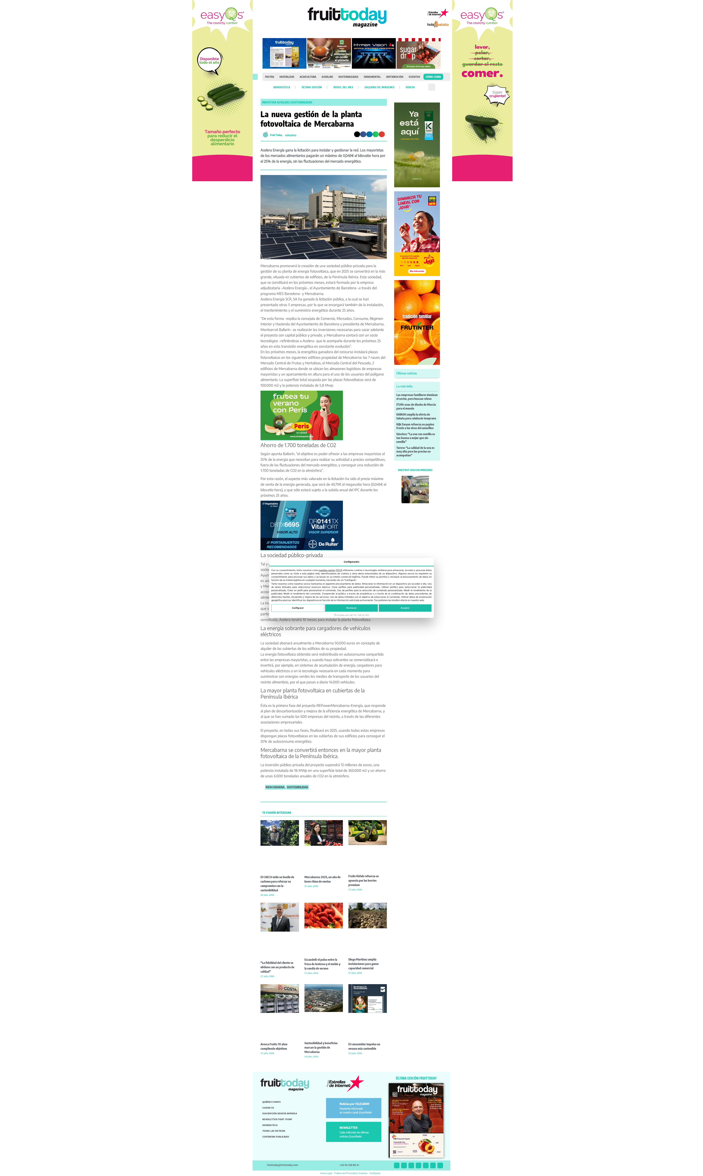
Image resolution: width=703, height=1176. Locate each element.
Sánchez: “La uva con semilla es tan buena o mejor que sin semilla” (415, 438)
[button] (255, 77)
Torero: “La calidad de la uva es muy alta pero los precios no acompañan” (415, 451)
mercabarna (275, 787)
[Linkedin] (418, 1165)
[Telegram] (433, 1165)
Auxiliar (327, 76)
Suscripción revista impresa (279, 1113)
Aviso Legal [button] (326, 1173)
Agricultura (308, 76)
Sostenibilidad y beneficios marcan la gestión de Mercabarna (321, 1047)
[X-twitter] (397, 1165)
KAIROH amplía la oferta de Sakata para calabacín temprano (416, 416)
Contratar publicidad (275, 1136)
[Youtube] (426, 1165)
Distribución (394, 76)
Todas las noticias (273, 1130)
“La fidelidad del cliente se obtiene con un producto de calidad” (277, 967)
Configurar (298, 608)
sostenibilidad (297, 787)
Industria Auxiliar (275, 102)
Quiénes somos (271, 1101)
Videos (410, 87)
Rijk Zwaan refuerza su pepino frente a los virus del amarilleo (415, 426)
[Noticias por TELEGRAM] (333, 1105)
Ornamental (372, 76)
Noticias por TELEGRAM (354, 1104)
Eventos (414, 76)
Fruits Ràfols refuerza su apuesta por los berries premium (363, 880)
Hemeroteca (281, 87)
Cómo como (433, 76)
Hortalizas (287, 76)
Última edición (312, 87)
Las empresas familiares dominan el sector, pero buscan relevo (417, 397)
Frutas (269, 76)
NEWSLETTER (349, 1128)
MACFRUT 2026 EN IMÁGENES (415, 470)
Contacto (268, 1107)
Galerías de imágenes (379, 87)
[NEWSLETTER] (333, 1129)
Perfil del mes (343, 87)
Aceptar (405, 608)
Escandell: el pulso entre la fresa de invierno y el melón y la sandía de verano (322, 964)
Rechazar (351, 608)
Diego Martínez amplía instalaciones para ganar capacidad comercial (363, 964)
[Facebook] (411, 1165)
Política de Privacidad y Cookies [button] (350, 1173)
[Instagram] (404, 1165)
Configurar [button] (375, 1173)
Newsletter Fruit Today (277, 1119)
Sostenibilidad (348, 76)
